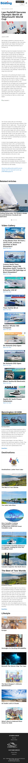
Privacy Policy (14, 752)
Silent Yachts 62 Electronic (14, 381)
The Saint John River (9, 505)
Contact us (14, 754)
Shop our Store (14, 739)
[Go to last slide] (2, 201)
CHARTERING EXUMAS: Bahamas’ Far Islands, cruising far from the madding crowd (13, 547)
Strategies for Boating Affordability (14, 648)
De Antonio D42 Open (12, 346)
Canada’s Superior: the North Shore (14, 567)
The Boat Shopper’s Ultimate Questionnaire (12, 684)
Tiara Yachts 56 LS (10, 308)
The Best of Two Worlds (10, 487)
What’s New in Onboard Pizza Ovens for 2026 (12, 722)
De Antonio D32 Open (12, 363)
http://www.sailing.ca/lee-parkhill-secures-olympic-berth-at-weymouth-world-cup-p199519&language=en (12, 170)
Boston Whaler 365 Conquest (11, 327)
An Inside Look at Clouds (10, 703)
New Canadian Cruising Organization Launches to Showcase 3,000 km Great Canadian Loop (12, 525)
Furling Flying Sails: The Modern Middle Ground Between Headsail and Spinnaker (13, 215)
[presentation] (14, 198)
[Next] (26, 201)
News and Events (5, 8)
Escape (4, 630)
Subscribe (20, 1)
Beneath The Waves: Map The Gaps (14, 666)
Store (22, 4)
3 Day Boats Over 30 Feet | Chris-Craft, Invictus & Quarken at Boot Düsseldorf (14, 243)
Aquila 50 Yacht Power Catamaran (12, 400)
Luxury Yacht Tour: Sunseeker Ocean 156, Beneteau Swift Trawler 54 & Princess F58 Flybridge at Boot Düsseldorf (14, 268)
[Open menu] (26, 3)
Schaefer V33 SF (10, 290)
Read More (4, 448)
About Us (14, 737)
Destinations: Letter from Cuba (12, 469)
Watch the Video (7, 248)
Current (11, 8)
